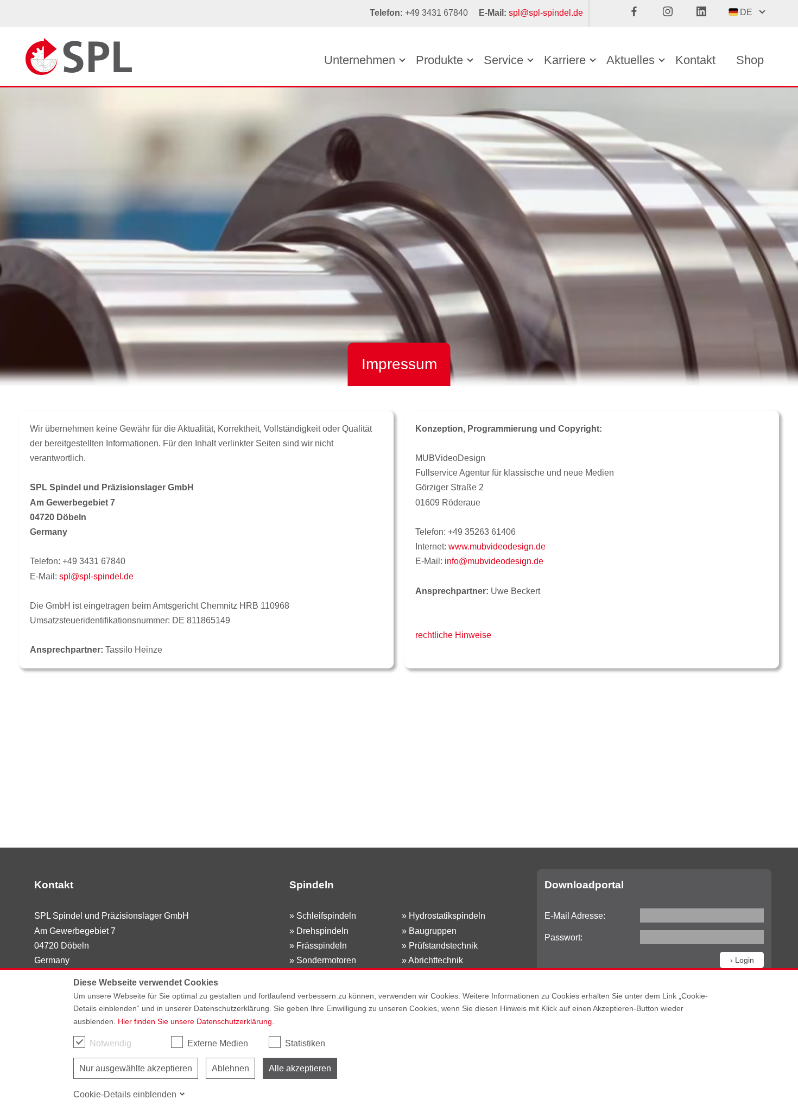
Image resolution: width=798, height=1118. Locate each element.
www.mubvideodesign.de (497, 546)
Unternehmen (359, 60)
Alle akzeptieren (300, 1068)
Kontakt (695, 60)
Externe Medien (217, 1043)
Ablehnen (230, 1068)
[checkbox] (79, 1042)
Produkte (439, 60)
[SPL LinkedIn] (707, 13)
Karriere (565, 60)
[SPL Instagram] (673, 13)
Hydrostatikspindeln (447, 915)
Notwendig (110, 1043)
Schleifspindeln (326, 915)
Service (503, 60)
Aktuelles (630, 60)
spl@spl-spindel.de (546, 12)
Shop (750, 60)
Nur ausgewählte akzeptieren (135, 1068)
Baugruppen (433, 931)
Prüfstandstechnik (443, 945)
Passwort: (563, 937)
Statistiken (305, 1043)
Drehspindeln (322, 931)
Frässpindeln (321, 945)
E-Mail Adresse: (574, 915)
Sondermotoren (326, 960)
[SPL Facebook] (639, 13)
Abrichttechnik (435, 960)
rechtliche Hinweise (453, 635)
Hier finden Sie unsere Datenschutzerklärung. (196, 1022)
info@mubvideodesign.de (494, 561)
